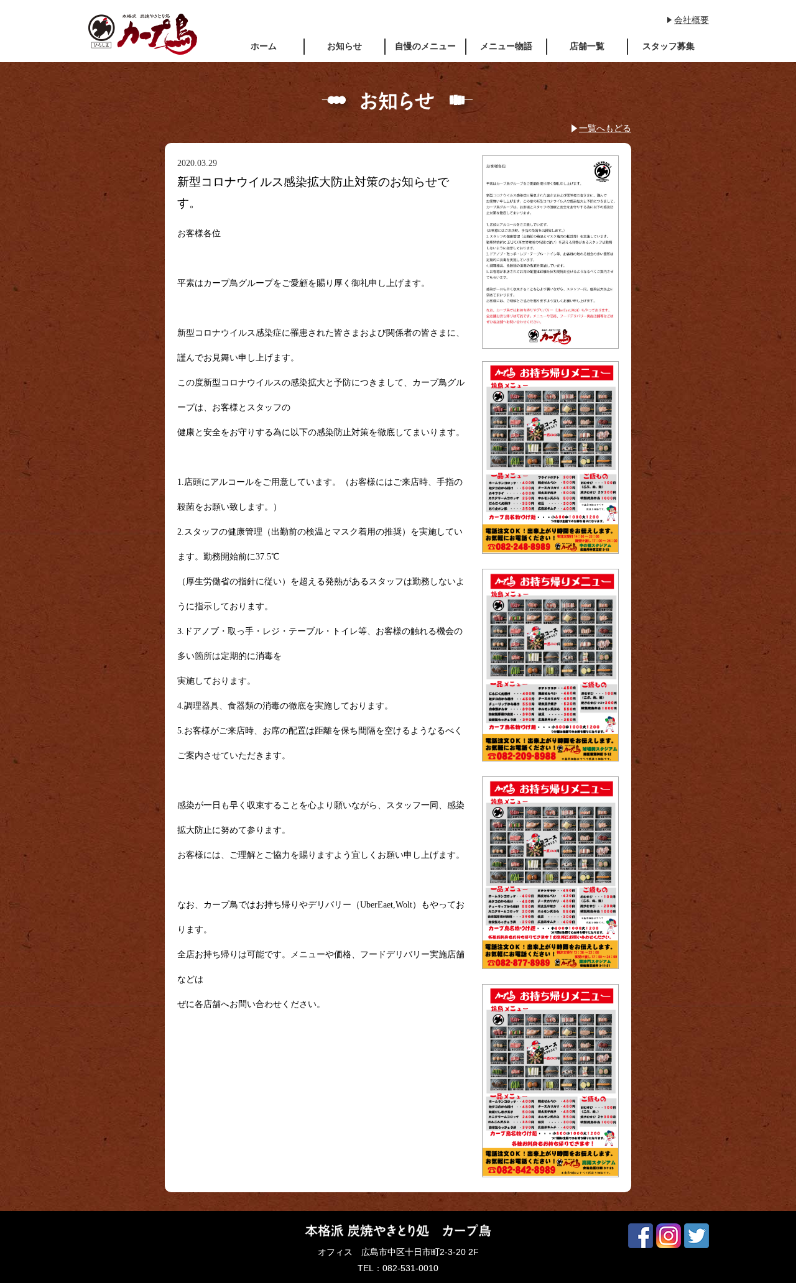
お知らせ (344, 46)
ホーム (264, 46)
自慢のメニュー (425, 46)
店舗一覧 (587, 46)
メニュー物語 (506, 46)
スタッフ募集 (668, 46)
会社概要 (691, 20)
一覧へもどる (605, 128)
